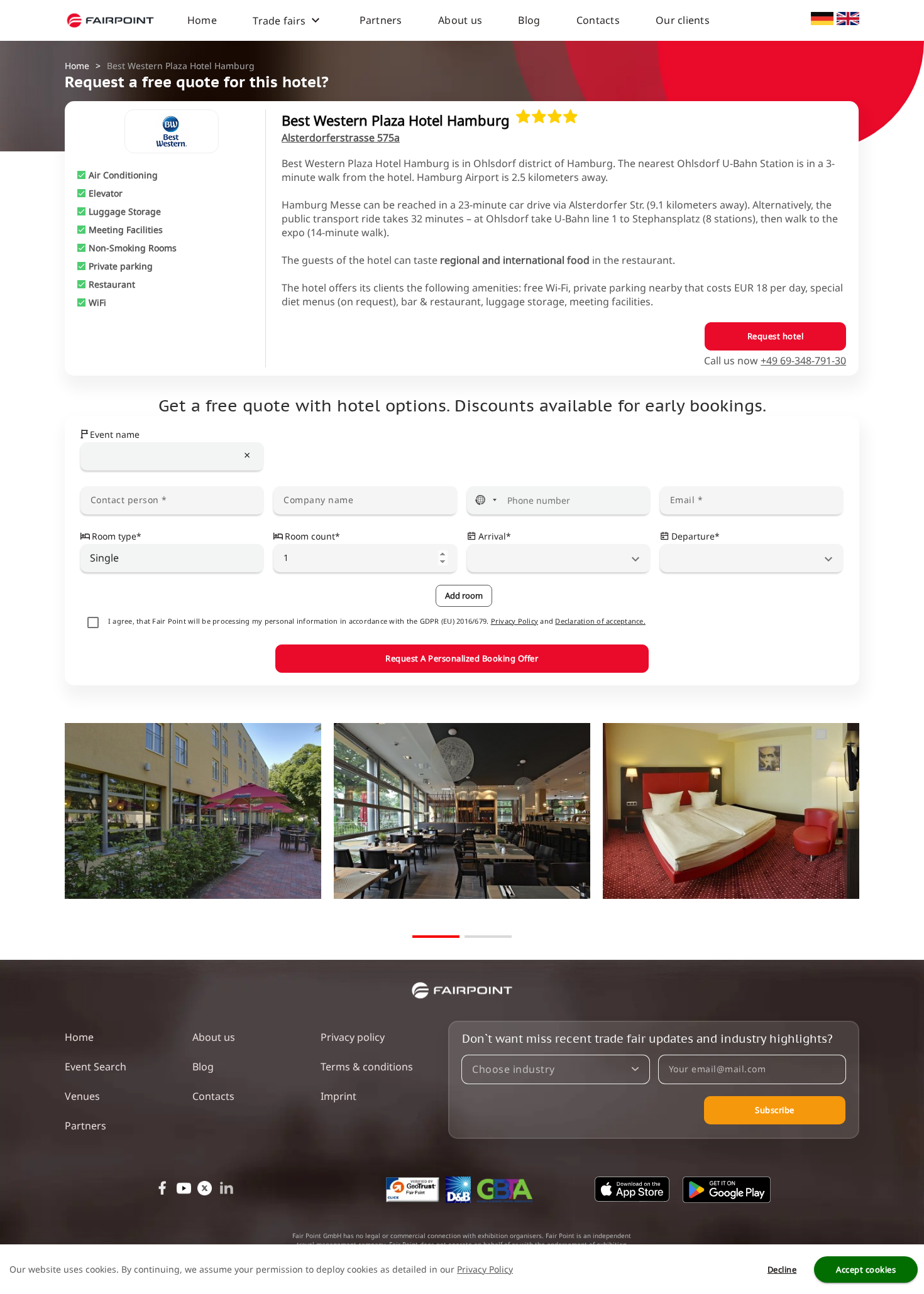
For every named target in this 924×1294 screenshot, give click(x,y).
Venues (82, 1096)
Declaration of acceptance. (600, 621)
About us (460, 20)
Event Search (95, 1067)
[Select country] (486, 500)
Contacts (598, 20)
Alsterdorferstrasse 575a (341, 138)
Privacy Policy (515, 621)
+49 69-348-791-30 (803, 360)
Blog (529, 20)
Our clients (683, 20)
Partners (381, 20)
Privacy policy (353, 1037)
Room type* (116, 536)
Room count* (312, 536)
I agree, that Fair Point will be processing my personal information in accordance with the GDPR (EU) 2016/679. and (377, 621)
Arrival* (494, 536)
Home (202, 20)
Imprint (338, 1096)
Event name (115, 434)
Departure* (695, 536)
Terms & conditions (367, 1067)
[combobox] (172, 456)
